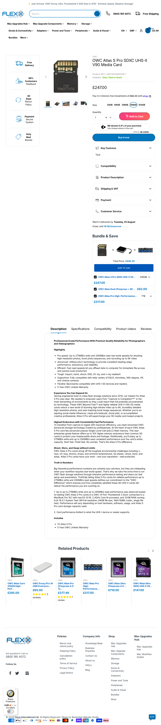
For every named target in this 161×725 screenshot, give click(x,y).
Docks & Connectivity (117, 669)
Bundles (115, 694)
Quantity (96, 112)
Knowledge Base (94, 643)
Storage (115, 663)
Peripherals (116, 685)
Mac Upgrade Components (118, 652)
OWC (94, 56)
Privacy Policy (67, 668)
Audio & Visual (118, 690)
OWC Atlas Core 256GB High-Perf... (16, 586)
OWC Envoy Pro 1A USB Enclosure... (43, 584)
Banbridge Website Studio (85, 717)
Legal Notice (66, 672)
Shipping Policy (68, 650)
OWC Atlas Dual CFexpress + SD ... (117, 289)
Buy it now (123, 137)
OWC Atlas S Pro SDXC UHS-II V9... (117, 277)
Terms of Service (68, 663)
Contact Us (91, 655)
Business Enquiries (90, 649)
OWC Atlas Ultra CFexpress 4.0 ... (117, 584)
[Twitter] (17, 673)
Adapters (116, 675)
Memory (115, 658)
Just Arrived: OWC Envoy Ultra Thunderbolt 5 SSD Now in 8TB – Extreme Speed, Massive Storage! (82, 3)
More (113, 699)
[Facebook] (10, 673)
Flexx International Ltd (27, 717)
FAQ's (88, 665)
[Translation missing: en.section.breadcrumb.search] (97, 14)
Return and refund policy (66, 644)
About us (90, 660)
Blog (87, 670)
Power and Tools (119, 680)
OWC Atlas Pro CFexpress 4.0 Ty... (66, 586)
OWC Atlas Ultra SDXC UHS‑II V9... (142, 584)
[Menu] (16, 690)
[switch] (10, 711)
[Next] (45, 76)
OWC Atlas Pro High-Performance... (117, 296)
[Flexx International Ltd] (13, 14)
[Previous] (86, 76)
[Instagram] (27, 673)
